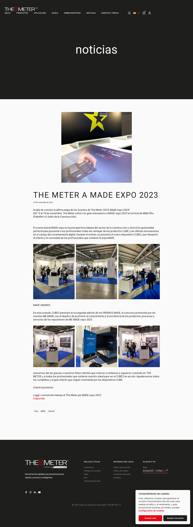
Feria (36, 411)
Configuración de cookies (151, 510)
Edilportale (39, 398)
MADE (43, 411)
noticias (51, 411)
